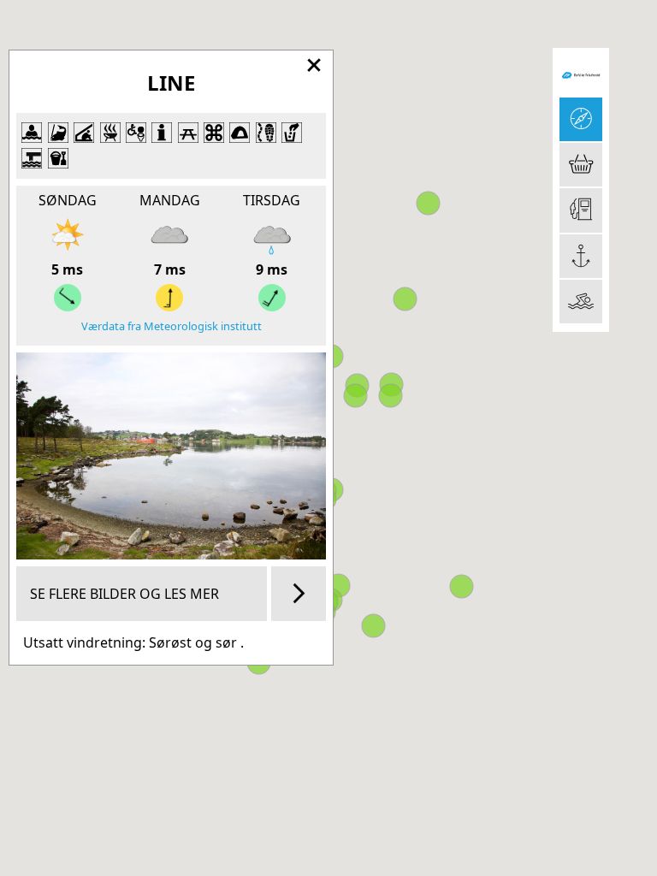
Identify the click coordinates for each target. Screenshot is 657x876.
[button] (461, 586)
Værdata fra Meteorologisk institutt (171, 326)
